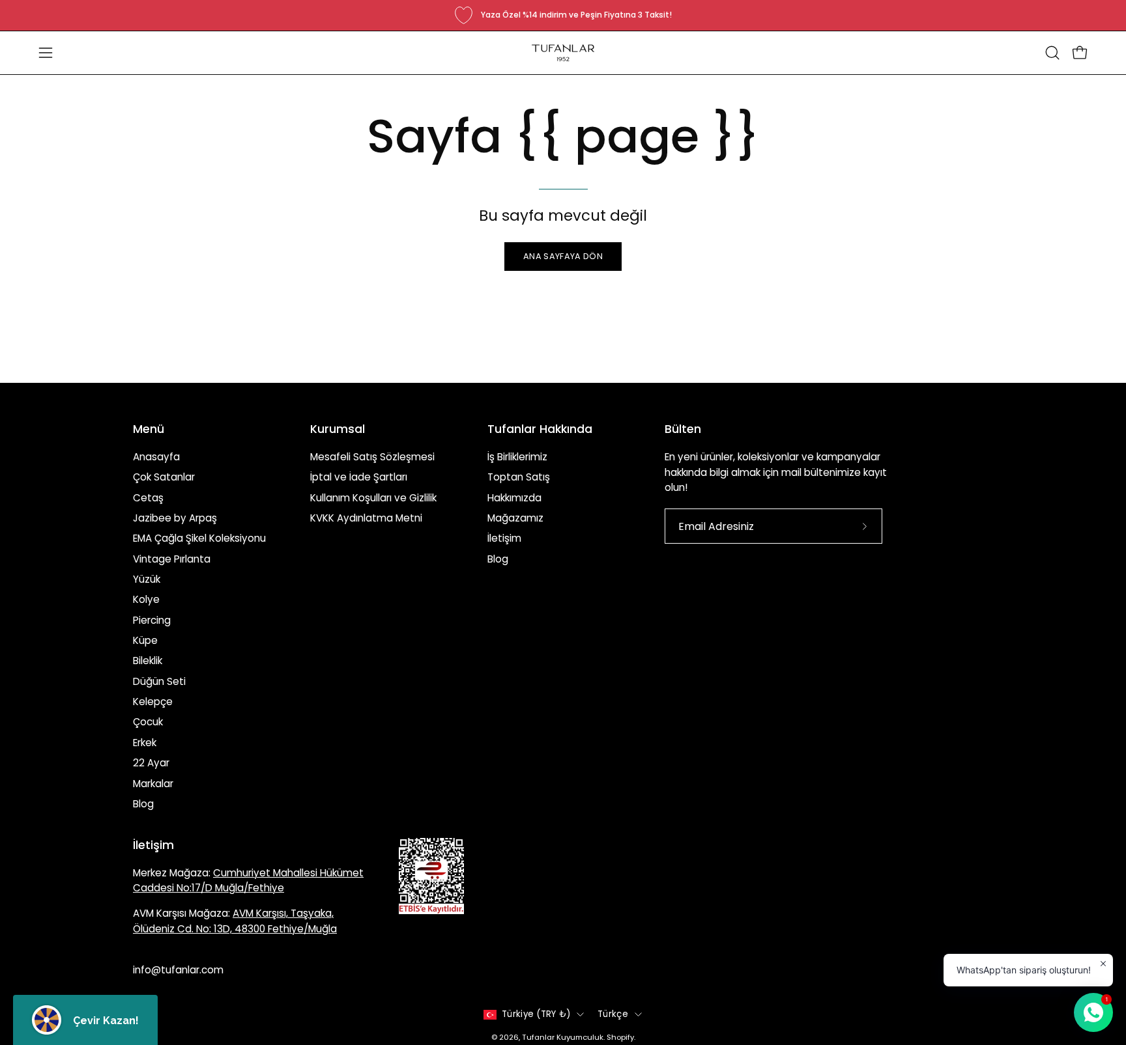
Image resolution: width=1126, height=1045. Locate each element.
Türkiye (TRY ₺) (536, 1014)
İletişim (504, 538)
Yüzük (146, 579)
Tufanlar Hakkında (539, 429)
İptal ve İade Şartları (358, 477)
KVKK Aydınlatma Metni (366, 518)
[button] (1052, 52)
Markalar (153, 783)
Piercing (152, 620)
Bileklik (147, 660)
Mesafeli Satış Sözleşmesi (372, 457)
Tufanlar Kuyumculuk (562, 1037)
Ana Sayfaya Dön (563, 256)
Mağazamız (515, 518)
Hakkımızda (514, 498)
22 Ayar (151, 763)
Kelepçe (153, 701)
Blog (143, 804)
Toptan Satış (518, 477)
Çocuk (148, 722)
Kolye (146, 599)
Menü (148, 429)
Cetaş (148, 498)
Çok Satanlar (164, 477)
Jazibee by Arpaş (175, 518)
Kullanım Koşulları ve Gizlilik (373, 498)
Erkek (144, 742)
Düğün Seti (159, 681)
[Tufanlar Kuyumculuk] (563, 52)
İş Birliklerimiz (517, 457)
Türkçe (613, 1014)
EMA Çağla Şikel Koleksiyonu (199, 538)
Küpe (145, 640)
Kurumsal (337, 429)
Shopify (620, 1037)
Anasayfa (156, 457)
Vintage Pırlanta (171, 559)
